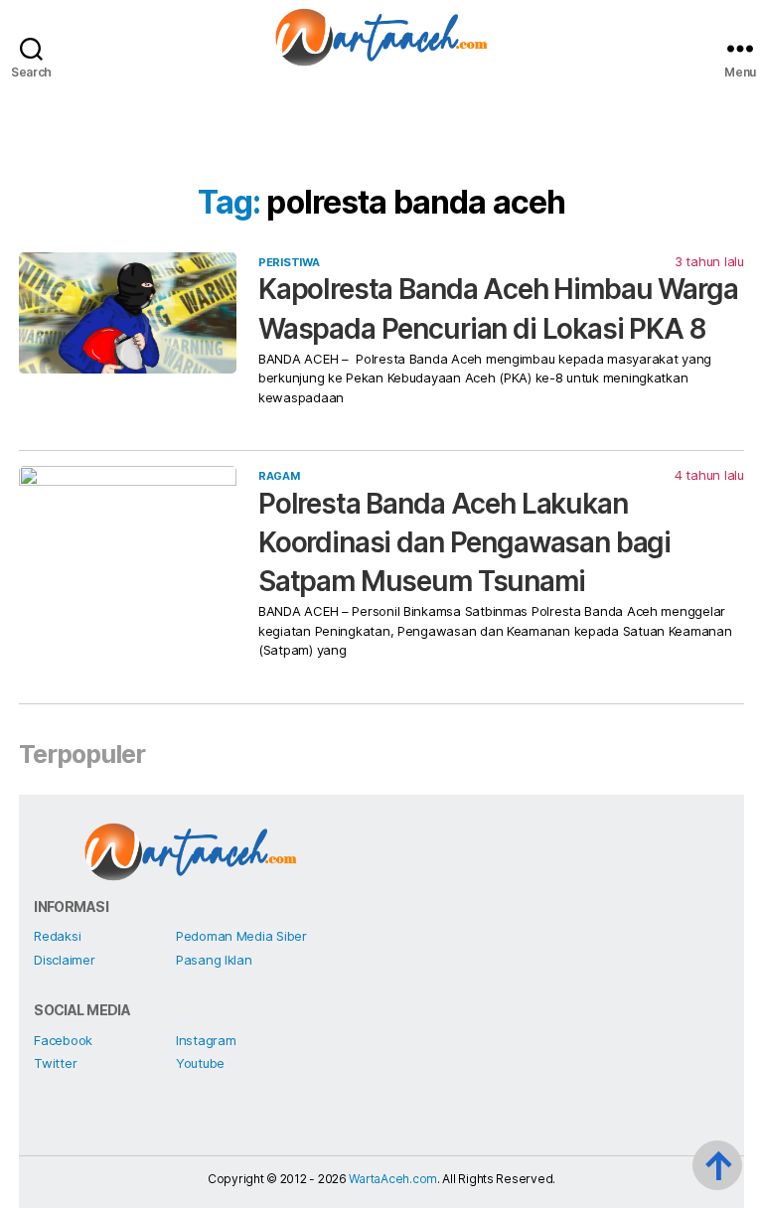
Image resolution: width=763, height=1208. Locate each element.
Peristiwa (289, 262)
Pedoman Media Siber (241, 936)
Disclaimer (64, 960)
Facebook (63, 1040)
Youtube (200, 1063)
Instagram (206, 1040)
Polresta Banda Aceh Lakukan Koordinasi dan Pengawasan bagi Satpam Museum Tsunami (464, 542)
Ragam (279, 476)
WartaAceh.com (393, 1178)
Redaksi (57, 936)
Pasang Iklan (214, 960)
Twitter (55, 1063)
